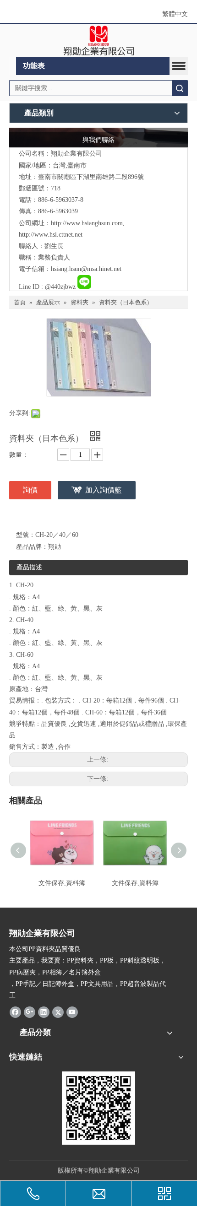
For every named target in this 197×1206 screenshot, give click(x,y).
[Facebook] (15, 1012)
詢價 (30, 490)
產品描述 (29, 567)
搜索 (179, 88)
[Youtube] (72, 1012)
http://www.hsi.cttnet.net (50, 234)
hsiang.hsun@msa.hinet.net (86, 268)
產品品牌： (32, 546)
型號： (25, 534)
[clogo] (99, 41)
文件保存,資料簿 (61, 883)
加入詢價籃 (103, 490)
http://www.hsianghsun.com (87, 223)
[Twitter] (58, 1012)
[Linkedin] (43, 1012)
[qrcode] (98, 1108)
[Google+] (29, 1012)
